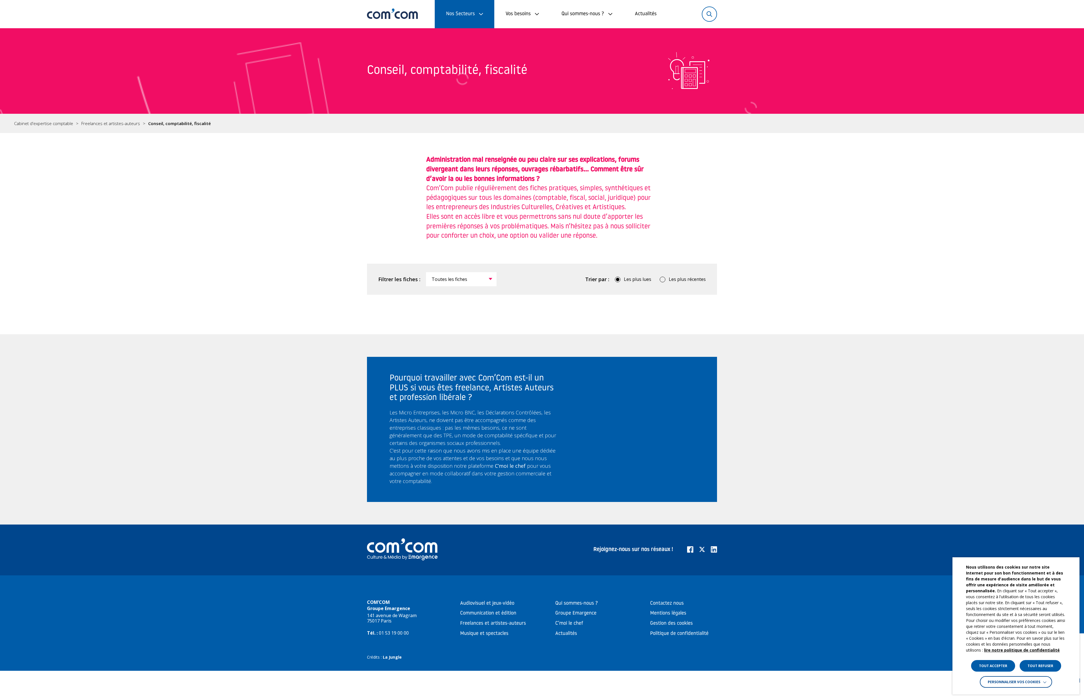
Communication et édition (488, 613)
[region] (542, 123)
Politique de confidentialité (679, 633)
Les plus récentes (687, 279)
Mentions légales (668, 613)
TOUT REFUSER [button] (1040, 665)
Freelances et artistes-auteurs (110, 123)
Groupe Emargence (575, 613)
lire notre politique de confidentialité (1022, 650)
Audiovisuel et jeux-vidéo (487, 603)
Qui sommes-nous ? (582, 14)
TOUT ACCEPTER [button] (993, 665)
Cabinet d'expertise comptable (43, 123)
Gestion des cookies (671, 623)
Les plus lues (637, 279)
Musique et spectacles (484, 633)
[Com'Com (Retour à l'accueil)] (392, 14)
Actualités (646, 14)
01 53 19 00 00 (394, 633)
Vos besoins (518, 14)
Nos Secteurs (460, 14)
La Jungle (392, 657)
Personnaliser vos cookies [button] (1014, 682)
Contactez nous (667, 603)
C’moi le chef (569, 623)
